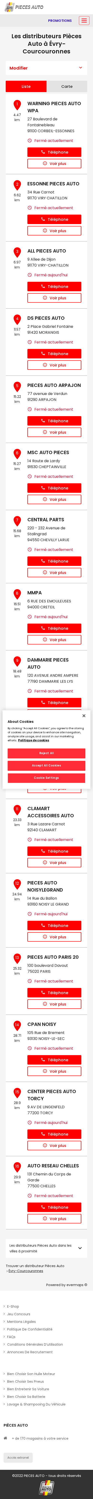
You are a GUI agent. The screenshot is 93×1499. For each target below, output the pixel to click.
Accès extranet (18, 1458)
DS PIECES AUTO (46, 318)
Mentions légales (21, 1321)
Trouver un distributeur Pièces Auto (35, 1266)
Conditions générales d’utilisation (35, 1344)
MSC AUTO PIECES (48, 452)
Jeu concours (18, 1314)
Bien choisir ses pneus (25, 1381)
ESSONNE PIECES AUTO (53, 183)
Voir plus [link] (58, 163)
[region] (46, 749)
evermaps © (77, 1285)
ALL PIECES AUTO (46, 251)
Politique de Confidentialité (29, 1329)
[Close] (84, 715)
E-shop (13, 1306)
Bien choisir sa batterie (26, 1396)
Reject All (46, 753)
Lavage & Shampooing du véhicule (36, 1404)
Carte (66, 86)
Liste (26, 86)
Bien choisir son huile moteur (31, 1374)
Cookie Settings (46, 778)
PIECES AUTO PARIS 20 (53, 957)
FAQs (11, 1337)
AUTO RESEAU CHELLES (53, 1165)
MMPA (34, 592)
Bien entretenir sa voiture (28, 1389)
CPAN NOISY (41, 1024)
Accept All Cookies (46, 765)
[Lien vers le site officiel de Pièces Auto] (24, 7)
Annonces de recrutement (30, 1352)
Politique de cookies (33, 740)
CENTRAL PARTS (45, 519)
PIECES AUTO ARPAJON (54, 385)
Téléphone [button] (58, 152)
